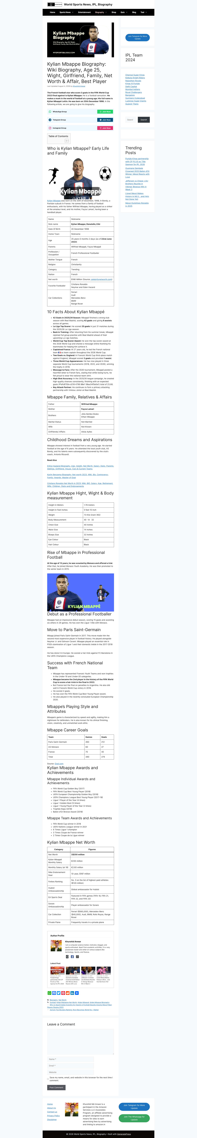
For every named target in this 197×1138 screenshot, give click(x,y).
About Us (51, 1108)
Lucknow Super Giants (135, 101)
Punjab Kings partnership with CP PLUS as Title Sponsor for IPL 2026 (57, 981)
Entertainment (84, 12)
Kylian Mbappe (54, 201)
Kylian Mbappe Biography (99, 1002)
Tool (142, 12)
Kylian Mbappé (83, 1002)
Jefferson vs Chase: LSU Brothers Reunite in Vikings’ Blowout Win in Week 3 (88, 981)
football (53, 1002)
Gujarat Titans (131, 104)
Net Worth (62, 1000)
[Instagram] (77, 957)
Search (144, 120)
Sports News (65, 12)
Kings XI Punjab (132, 83)
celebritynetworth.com (101, 279)
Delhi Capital (131, 86)
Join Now (106, 112)
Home (52, 12)
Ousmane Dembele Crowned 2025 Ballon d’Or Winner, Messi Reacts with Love (73, 981)
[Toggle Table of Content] (65, 141)
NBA (93, 973)
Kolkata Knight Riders (135, 78)
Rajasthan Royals (133, 81)
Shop (114, 12)
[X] (67, 957)
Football (77, 973)
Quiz (123, 12)
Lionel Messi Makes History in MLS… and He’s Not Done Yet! (103, 980)
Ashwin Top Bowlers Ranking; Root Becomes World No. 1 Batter (74, 1010)
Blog (134, 12)
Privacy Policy (53, 1116)
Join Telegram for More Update (137, 37)
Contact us (52, 1112)
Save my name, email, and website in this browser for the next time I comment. (81, 1079)
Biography (99, 12)
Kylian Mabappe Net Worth (67, 1002)
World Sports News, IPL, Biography (88, 4)
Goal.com (59, 764)
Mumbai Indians (132, 89)
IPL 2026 (61, 973)
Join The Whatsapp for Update (134, 1118)
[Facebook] (72, 957)
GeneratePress (124, 1134)
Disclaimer (52, 1119)
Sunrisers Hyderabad (135, 98)
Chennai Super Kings (135, 75)
